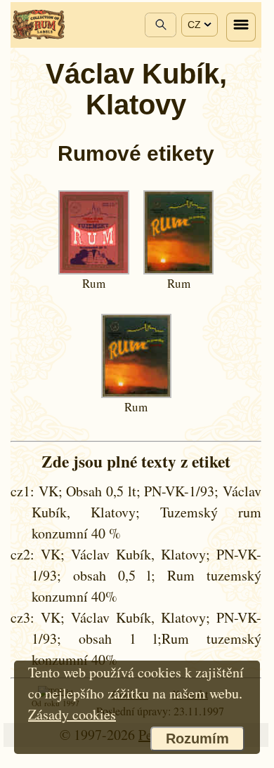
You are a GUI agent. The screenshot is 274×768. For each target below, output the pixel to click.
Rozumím (197, 738)
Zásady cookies (72, 714)
